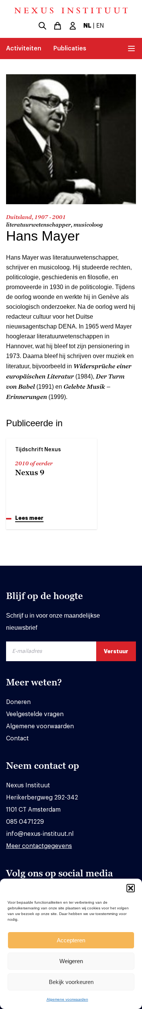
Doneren (18, 702)
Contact (17, 738)
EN (100, 26)
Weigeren (71, 961)
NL (87, 26)
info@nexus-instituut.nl (39, 834)
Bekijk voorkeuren (71, 982)
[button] (130, 888)
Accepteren (71, 940)
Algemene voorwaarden (67, 999)
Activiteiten (23, 48)
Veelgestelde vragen (35, 714)
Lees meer (29, 518)
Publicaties (69, 48)
